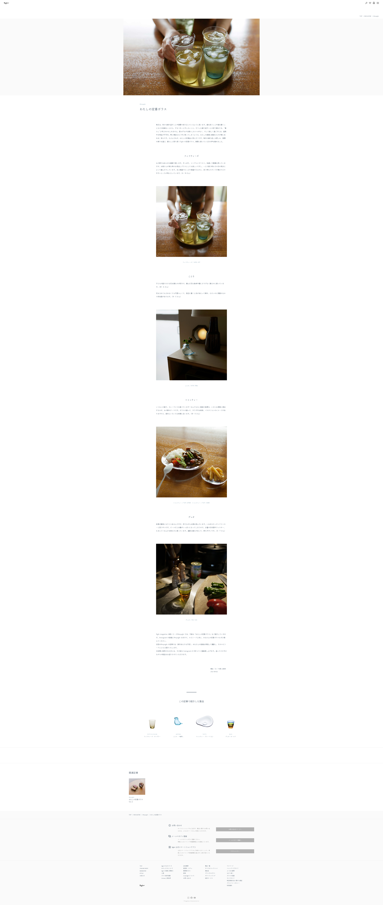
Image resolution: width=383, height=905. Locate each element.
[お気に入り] (370, 3)
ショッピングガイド (232, 868)
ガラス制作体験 (165, 875)
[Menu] (378, 3)
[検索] (366, 3)
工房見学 (166, 878)
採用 (184, 873)
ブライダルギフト (210, 873)
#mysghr (376, 16)
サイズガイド (231, 878)
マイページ (230, 866)
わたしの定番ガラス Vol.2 (136, 801)
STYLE (141, 873)
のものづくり (166, 866)
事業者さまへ (187, 871)
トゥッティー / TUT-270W (182, 502)
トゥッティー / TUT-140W (201, 502)
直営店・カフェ (187, 868)
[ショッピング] (374, 3)
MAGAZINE (367, 16)
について (188, 875)
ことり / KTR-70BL (191, 385)
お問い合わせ (187, 878)
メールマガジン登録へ (235, 840)
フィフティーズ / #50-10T (191, 262)
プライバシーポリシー (233, 883)
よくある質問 (231, 871)
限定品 (207, 871)
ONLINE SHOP (144, 868)
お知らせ (142, 875)
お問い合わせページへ (235, 829)
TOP (361, 16)
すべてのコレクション (211, 868)
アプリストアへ (235, 851)
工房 (162, 873)
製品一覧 (207, 866)
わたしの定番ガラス (156, 814)
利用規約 (229, 885)
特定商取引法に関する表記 (234, 880)
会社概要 (185, 866)
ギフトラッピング (210, 875)
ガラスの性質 (231, 875)
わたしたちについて (167, 868)
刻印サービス (209, 878)
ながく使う (230, 873)
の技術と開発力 (167, 871)
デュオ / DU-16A (191, 620)
